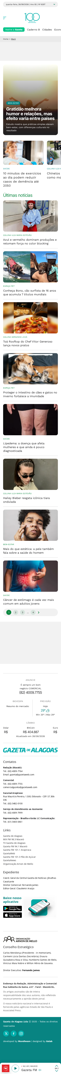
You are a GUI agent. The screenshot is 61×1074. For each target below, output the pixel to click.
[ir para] (39, 907)
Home (5, 39)
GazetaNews (9, 860)
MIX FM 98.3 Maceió (13, 839)
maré (13, 39)
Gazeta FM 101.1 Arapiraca (17, 849)
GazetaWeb (9, 853)
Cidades (47, 29)
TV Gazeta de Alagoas (14, 842)
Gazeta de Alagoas (12, 835)
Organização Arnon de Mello (18, 863)
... (28, 612)
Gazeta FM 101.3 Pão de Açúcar (19, 856)
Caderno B (33, 29)
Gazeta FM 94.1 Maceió (15, 846)
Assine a (13, 29)
